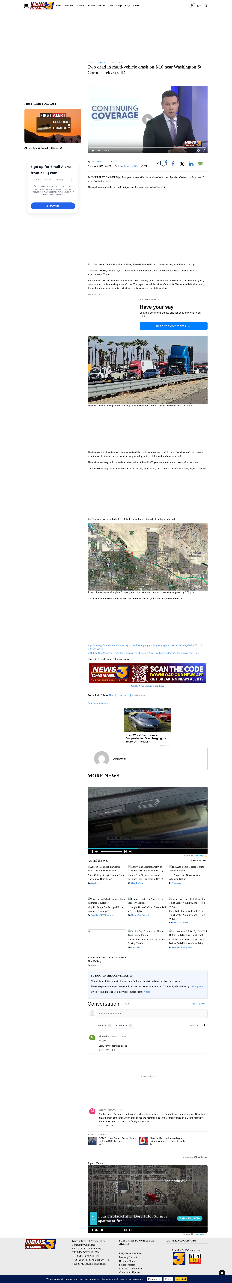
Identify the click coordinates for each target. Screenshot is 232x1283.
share (195, 1050)
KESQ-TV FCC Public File (86, 1248)
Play (127, 5)
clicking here (196, 986)
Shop (119, 5)
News (58, 5)
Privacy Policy (97, 1241)
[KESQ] (42, 5)
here (148, 991)
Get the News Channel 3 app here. (147, 686)
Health (101, 5)
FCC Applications (95, 1260)
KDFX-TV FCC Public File (86, 1256)
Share (136, 5)
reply (101, 1050)
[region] (148, 1080)
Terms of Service (80, 1241)
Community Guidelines (83, 1244)
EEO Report (78, 1260)
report (202, 1050)
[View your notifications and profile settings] (204, 1025)
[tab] (102, 1025)
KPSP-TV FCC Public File (85, 1252)
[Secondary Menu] (28, 5)
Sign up (202, 1004)
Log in (194, 1004)
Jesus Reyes (96, 161)
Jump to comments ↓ (98, 703)
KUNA (91, 5)
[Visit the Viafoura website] (201, 1157)
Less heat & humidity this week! (45, 148)
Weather (69, 5)
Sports (80, 5)
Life (111, 5)
